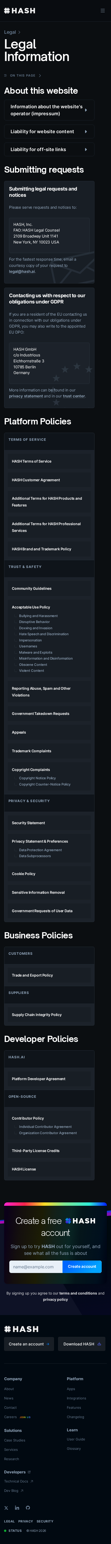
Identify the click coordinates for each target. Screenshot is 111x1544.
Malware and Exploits (35, 652)
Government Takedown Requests (40, 713)
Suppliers (19, 993)
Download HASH (79, 1344)
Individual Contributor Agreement (45, 1127)
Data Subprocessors (35, 856)
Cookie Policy (23, 873)
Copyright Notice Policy (37, 778)
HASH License (24, 1169)
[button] (49, 110)
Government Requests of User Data (42, 911)
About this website (41, 90)
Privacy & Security (29, 801)
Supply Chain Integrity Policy (37, 1014)
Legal (9, 1521)
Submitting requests (44, 169)
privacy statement (26, 396)
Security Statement (28, 823)
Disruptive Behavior (34, 622)
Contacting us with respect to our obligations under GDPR (47, 299)
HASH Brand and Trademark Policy (41, 549)
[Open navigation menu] (103, 10)
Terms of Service (27, 439)
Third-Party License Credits (36, 1150)
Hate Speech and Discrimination (44, 634)
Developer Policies (41, 1039)
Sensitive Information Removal (38, 892)
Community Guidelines (32, 588)
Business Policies (38, 935)
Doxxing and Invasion (35, 628)
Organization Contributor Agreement (48, 1133)
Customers (21, 953)
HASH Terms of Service (31, 461)
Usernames (28, 646)
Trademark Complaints (31, 751)
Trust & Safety (25, 567)
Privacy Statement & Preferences (40, 841)
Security (45, 1521)
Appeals (19, 732)
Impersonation (30, 640)
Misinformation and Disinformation (46, 658)
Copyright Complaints (31, 769)
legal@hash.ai (22, 271)
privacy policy (55, 1299)
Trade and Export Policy (32, 975)
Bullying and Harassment (38, 616)
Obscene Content (33, 664)
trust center (74, 396)
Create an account (26, 1344)
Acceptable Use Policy (31, 607)
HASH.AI (17, 1057)
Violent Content (31, 670)
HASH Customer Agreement (36, 480)
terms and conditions (78, 1293)
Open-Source (23, 1096)
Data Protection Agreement (40, 850)
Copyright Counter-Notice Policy (44, 784)
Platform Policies (37, 421)
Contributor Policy (28, 1118)
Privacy (25, 1521)
